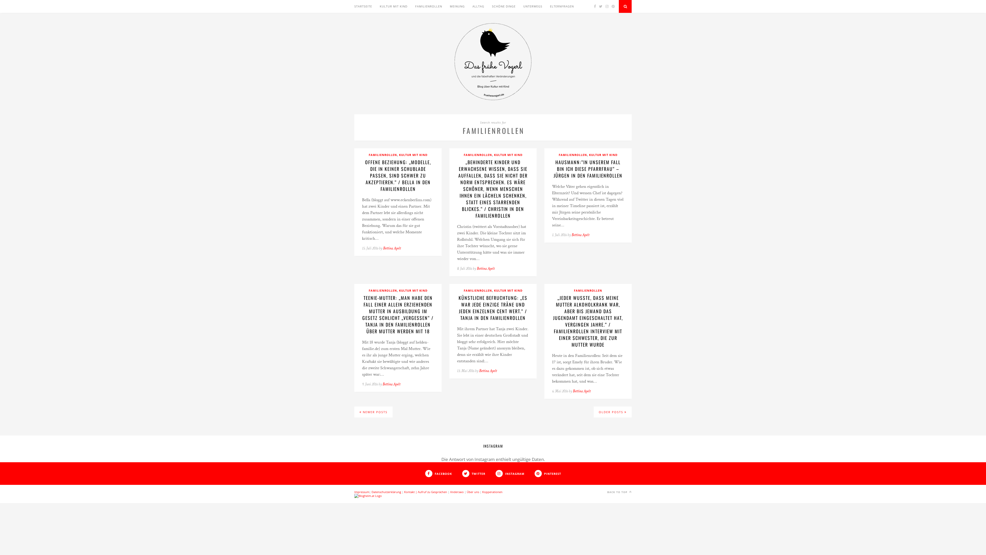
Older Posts (611, 412)
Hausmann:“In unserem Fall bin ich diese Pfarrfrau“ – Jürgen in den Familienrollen (588, 169)
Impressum (361, 492)
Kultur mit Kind (393, 6)
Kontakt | (411, 492)
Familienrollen (428, 6)
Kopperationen (492, 492)
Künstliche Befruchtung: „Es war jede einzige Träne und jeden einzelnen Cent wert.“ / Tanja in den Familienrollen (493, 307)
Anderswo (457, 492)
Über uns (473, 492)
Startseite (363, 6)
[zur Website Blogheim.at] (368, 496)
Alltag (478, 6)
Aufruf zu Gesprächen (432, 492)
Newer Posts (374, 412)
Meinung (457, 6)
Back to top (617, 492)
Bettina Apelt (392, 248)
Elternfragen (562, 6)
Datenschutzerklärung (386, 492)
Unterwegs (532, 6)
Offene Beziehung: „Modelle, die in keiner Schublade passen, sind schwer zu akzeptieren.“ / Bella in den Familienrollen (398, 175)
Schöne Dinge (504, 6)
